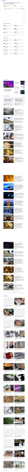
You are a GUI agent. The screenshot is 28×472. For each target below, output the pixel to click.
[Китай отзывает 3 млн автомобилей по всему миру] (19, 357)
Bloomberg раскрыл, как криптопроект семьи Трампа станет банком (19, 158)
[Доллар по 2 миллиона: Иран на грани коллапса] (8, 412)
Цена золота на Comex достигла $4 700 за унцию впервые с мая (18, 244)
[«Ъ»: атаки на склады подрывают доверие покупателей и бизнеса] (19, 390)
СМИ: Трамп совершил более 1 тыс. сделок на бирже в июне (19, 253)
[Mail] (2, 1)
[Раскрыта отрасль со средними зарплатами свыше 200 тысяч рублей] (8, 466)
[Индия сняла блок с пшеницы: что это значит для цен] (8, 401)
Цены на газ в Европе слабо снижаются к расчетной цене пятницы (19, 194)
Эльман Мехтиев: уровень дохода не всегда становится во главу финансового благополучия (19, 202)
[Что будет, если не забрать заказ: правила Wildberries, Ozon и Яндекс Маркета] (19, 412)
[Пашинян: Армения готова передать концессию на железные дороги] (8, 346)
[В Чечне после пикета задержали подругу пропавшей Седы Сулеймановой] (19, 325)
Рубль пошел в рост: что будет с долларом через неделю (18, 286)
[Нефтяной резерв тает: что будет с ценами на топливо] (8, 368)
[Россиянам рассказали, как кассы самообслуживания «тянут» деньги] (8, 314)
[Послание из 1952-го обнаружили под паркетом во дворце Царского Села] (19, 314)
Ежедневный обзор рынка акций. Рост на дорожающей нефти (19, 135)
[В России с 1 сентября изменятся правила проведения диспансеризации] (8, 335)
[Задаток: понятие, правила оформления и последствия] (19, 422)
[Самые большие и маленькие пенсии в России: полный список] (8, 303)
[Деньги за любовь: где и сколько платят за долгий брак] (8, 325)
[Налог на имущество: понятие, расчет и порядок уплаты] (8, 455)
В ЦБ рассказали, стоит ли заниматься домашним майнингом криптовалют (18, 209)
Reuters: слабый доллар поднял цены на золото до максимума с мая (18, 177)
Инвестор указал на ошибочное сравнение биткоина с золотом (18, 269)
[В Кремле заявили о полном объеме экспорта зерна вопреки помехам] (8, 433)
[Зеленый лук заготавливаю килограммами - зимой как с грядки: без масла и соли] (8, 379)
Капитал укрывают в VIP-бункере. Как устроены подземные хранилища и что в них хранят (19, 260)
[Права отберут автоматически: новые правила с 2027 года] (19, 303)
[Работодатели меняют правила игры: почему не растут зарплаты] (8, 444)
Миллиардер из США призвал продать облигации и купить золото (19, 277)
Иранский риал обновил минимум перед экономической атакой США (19, 126)
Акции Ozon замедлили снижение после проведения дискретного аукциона (19, 186)
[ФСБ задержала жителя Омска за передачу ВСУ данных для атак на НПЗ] (19, 455)
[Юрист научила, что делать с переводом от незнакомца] (8, 390)
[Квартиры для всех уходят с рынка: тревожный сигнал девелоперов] (19, 346)
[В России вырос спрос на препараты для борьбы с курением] (19, 433)
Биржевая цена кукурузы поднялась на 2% (18, 151)
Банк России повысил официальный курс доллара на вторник (19, 111)
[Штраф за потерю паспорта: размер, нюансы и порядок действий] (19, 368)
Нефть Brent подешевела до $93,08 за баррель (19, 216)
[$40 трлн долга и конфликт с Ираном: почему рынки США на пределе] (19, 444)
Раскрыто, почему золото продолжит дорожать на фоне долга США (18, 224)
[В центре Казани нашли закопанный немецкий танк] (19, 335)
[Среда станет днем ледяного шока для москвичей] (8, 422)
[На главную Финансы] (4, 1)
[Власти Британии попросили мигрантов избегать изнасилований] (19, 401)
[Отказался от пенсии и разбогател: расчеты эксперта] (8, 357)
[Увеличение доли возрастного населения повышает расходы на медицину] (19, 466)
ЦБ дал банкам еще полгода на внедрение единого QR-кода (19, 119)
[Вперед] (24, 96)
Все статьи (23, 79)
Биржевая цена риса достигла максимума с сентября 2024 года (18, 143)
